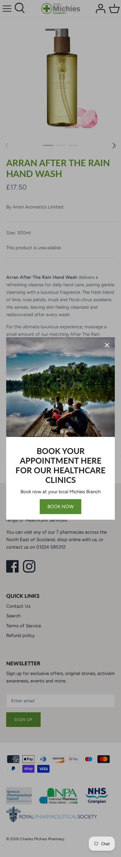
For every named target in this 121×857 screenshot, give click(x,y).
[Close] (107, 345)
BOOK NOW (60, 506)
